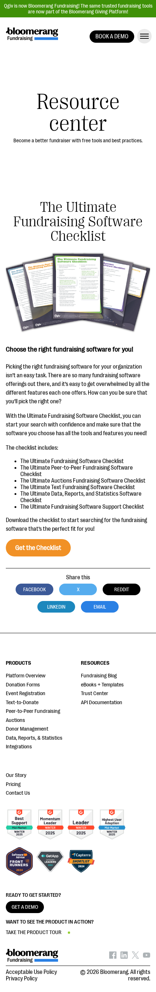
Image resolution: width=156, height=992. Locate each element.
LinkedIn (56, 607)
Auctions (15, 720)
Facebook (34, 589)
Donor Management (27, 729)
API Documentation (101, 702)
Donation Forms (23, 685)
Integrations (19, 747)
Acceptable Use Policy (31, 972)
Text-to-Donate (22, 702)
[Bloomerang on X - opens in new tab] (135, 957)
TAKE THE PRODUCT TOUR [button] (33, 932)
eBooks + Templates (102, 685)
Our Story (16, 775)
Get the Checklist (38, 547)
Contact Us (18, 793)
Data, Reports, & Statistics (34, 738)
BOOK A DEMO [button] (111, 36)
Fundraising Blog (99, 676)
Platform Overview (25, 676)
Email (100, 607)
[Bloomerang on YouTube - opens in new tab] (146, 957)
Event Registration (25, 693)
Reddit (121, 589)
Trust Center (94, 693)
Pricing (13, 784)
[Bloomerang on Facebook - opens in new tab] (112, 957)
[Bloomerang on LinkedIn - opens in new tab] (124, 957)
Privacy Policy (21, 978)
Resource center (78, 112)
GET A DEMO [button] (25, 907)
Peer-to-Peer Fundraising (33, 711)
